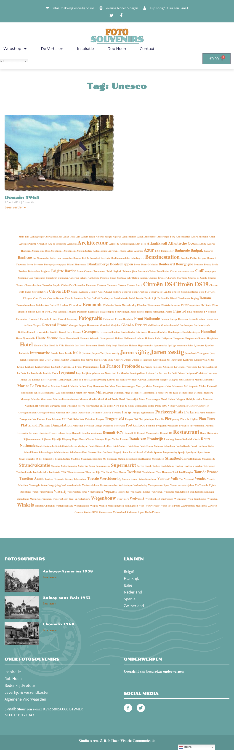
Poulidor (150, 425)
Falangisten (159, 311)
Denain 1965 (22, 197)
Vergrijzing (54, 485)
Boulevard (167, 264)
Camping (23, 278)
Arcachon (42, 244)
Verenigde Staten (38, 485)
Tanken (156, 466)
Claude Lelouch (79, 292)
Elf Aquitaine (192, 305)
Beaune (77, 258)
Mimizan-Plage (122, 392)
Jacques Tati (97, 353)
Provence (184, 425)
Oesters (193, 405)
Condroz (126, 292)
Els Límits (206, 305)
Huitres (133, 345)
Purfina (209, 425)
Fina (189, 311)
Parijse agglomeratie (143, 412)
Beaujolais (67, 258)
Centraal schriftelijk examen (132, 278)
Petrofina (90, 419)
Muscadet (208, 399)
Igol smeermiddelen (183, 345)
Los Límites (34, 379)
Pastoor (41, 419)
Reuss (203, 433)
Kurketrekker (42, 367)
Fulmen (165, 319)
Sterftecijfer (144, 459)
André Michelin (199, 236)
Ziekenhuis (201, 505)
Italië (128, 585)
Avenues (138, 251)
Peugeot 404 (114, 418)
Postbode (108, 425)
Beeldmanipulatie (120, 258)
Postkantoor (135, 425)
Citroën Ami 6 (134, 285)
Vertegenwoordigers (158, 485)
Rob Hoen (117, 48)
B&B (157, 251)
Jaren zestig (167, 351)
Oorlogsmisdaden (28, 412)
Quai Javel (44, 433)
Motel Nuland (168, 399)
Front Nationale (147, 318)
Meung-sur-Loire (162, 386)
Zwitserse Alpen (135, 512)
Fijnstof (179, 311)
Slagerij (117, 452)
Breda (215, 264)
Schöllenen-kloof (78, 452)
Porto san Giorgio (93, 425)
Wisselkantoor (81, 505)
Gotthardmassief (170, 325)
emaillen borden (26, 311)
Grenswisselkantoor (110, 332)
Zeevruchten (188, 505)
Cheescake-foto (32, 285)
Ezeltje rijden (144, 311)
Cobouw (93, 292)
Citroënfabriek (40, 292)
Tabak (148, 466)
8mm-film (24, 236)
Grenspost (90, 331)
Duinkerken (42, 305)
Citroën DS (157, 283)
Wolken (103, 505)
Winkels (25, 504)
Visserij (60, 491)
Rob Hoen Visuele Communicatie (129, 740)
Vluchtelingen (95, 492)
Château (101, 285)
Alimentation (129, 236)
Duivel (53, 305)
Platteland (29, 425)
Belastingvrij (137, 258)
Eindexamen (153, 305)
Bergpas (202, 258)
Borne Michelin (149, 264)
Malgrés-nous (176, 379)
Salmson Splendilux (164, 446)
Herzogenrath (107, 338)
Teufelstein (54, 472)
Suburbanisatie (69, 466)
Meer (112, 386)
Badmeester (167, 251)
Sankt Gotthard (199, 446)
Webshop (12, 48)
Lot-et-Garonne (49, 379)
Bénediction (163, 271)
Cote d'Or (204, 292)
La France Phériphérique (85, 367)
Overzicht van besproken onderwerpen (154, 671)
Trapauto (59, 479)
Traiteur (49, 479)
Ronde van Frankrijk (146, 439)
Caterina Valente (78, 278)
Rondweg (169, 439)
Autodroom (70, 251)
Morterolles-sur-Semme (66, 399)
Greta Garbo (128, 332)
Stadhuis (75, 459)
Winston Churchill (45, 505)
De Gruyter (107, 298)
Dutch (187, 747)
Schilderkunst (61, 452)
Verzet (173, 485)
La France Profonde (120, 365)
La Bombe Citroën (61, 367)
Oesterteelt (203, 405)
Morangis (25, 399)
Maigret (164, 379)
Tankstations (167, 466)
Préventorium (197, 425)
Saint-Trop (133, 446)
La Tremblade (34, 373)
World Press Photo (170, 505)
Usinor (134, 479)
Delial (132, 298)
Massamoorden (101, 386)
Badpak (197, 250)
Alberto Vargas (104, 236)
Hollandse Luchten (134, 338)
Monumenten (186, 392)
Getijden (115, 325)
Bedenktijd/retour (20, 685)
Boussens (198, 264)
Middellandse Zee (50, 392)
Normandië (141, 405)
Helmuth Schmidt (89, 338)
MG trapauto (191, 386)
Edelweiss (108, 305)
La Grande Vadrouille (185, 367)
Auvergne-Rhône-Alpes (120, 251)
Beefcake (105, 258)
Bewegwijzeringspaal (55, 264)
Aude (203, 244)
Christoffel (66, 285)
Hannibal (208, 331)
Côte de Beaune (55, 298)
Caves (113, 278)
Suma (92, 466)
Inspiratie (85, 48)
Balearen (208, 251)
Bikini (70, 264)
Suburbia (83, 466)
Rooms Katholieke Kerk (187, 439)
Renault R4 (166, 433)
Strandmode (208, 459)
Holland (119, 338)
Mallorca (189, 379)
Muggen (180, 399)
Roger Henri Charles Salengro (88, 439)
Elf (182, 305)
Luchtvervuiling (97, 379)
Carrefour (51, 278)
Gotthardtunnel (26, 332)
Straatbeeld (174, 458)
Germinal (105, 325)
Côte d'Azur (39, 298)
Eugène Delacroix (78, 311)
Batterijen (55, 258)
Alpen (140, 236)
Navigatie (55, 405)
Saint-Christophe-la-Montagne (72, 446)
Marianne (208, 379)
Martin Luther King (81, 386)
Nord (110, 405)
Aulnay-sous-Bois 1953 (66, 598)
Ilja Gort (209, 345)
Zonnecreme (105, 512)
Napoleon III (31, 405)
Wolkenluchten (116, 505)
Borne (137, 264)
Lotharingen (65, 379)
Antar (212, 236)
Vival (84, 492)
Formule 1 (34, 319)
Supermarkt (123, 464)
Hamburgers (174, 332)
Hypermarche (145, 345)
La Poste (21, 373)
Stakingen (86, 459)
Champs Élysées (157, 278)
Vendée (200, 478)
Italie (77, 353)
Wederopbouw (60, 499)
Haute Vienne (47, 338)
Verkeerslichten (90, 485)
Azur (149, 249)
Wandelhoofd (182, 492)
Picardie (159, 419)
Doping (195, 298)
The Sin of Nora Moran (113, 472)
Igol (170, 345)
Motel (101, 399)
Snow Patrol (129, 452)
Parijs (127, 412)
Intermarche (40, 353)
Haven (62, 338)
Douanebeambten (25, 305)
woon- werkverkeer (149, 505)
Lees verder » (15, 207)
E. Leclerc (62, 305)
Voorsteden (123, 492)
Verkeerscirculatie (71, 485)
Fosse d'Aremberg (67, 319)
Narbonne (44, 405)
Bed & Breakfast (91, 258)
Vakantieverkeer (147, 479)
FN (205, 311)
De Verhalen (52, 48)
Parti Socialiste (207, 412)
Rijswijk (56, 439)
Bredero (23, 271)
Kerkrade (188, 360)
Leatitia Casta (50, 373)
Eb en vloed (75, 305)
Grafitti (54, 332)
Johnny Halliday (60, 360)
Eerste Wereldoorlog (125, 305)
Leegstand (67, 372)
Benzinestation (162, 257)
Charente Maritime (176, 278)
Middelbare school (30, 392)
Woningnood (131, 505)
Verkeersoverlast (109, 485)
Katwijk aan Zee (161, 360)
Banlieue (25, 257)
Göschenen (141, 332)
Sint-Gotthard (104, 452)
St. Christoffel (46, 459)
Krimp (20, 367)
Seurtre (92, 452)
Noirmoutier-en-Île (96, 405)
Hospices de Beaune (195, 338)
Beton (30, 264)
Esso (38, 311)
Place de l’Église (189, 419)
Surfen (140, 466)
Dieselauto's (184, 298)
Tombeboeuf (148, 472)
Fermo (168, 311)
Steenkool (131, 459)
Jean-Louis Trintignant (197, 353)
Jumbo (127, 360)
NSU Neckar (169, 405)
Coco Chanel (105, 292)
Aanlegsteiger (37, 236)
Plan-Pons (207, 418)
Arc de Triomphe (57, 244)
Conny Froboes (140, 292)
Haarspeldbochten (157, 332)
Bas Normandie (41, 258)
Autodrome (57, 251)
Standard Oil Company (105, 459)
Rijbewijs (212, 433)
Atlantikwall (157, 243)
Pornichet (77, 425)
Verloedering (140, 485)
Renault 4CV (113, 432)
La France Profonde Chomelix (157, 367)
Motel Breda (111, 399)
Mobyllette (137, 392)
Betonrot (38, 264)
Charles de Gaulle (197, 278)
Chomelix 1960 (58, 624)
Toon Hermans (164, 472)
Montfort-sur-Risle (168, 392)
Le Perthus (161, 373)
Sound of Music (144, 452)
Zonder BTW (91, 512)
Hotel (26, 344)
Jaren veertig (112, 353)
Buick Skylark (114, 271)
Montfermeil (150, 392)
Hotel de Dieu (41, 345)
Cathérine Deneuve (98, 278)
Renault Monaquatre (148, 433)
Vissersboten (74, 492)
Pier (168, 418)
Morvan (84, 399)
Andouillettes (183, 236)
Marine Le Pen (29, 385)
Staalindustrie (62, 459)
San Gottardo (183, 446)
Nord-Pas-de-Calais (124, 405)
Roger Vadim (112, 439)
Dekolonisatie (121, 298)
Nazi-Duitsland (69, 405)
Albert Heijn (88, 236)
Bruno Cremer (85, 271)
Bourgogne (184, 264)
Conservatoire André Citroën (164, 292)
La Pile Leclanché (207, 367)
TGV (63, 472)
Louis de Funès (80, 379)
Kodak (210, 360)
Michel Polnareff (208, 386)
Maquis (198, 379)
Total (175, 472)
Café (199, 270)
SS (37, 459)
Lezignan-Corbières (196, 373)
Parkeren (191, 412)
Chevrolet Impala (51, 285)
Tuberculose (80, 479)
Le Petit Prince (176, 373)
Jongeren (75, 360)
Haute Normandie (25, 338)
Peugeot (100, 419)
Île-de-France (152, 512)
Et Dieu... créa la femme (55, 311)
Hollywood (167, 338)
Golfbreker (154, 325)
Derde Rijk (150, 298)
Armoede (114, 244)
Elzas (215, 305)
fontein (212, 311)
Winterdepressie (64, 505)
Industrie (24, 353)
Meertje (140, 386)
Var (181, 479)
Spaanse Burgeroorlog (165, 452)
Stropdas (55, 466)
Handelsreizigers (191, 332)
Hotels (101, 345)
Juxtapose (137, 360)
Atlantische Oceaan (183, 243)
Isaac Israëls (65, 353)
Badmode (182, 250)
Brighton (45, 271)
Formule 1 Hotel (48, 319)
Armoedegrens (128, 244)
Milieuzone (104, 392)
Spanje (181, 452)
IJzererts (199, 345)
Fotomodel (108, 319)
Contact (147, 48)
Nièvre (81, 405)
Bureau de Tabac (147, 271)
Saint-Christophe (45, 446)
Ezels (133, 311)
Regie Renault (73, 433)
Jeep (212, 353)
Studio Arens (89, 740)
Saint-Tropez (146, 446)
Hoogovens (178, 338)
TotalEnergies (186, 472)
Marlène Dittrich (60, 386)
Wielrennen (167, 499)
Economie (92, 304)
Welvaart (137, 498)
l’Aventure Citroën (136, 379)
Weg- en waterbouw (79, 499)
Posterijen (119, 425)
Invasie (54, 353)
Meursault (177, 386)
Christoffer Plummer (84, 285)
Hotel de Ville (56, 345)
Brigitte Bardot (63, 271)
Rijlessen (46, 439)
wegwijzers (123, 499)
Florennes (198, 311)
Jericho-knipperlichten (32, 360)
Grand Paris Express (70, 332)
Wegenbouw (103, 497)
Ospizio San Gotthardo (90, 412)
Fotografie (90, 318)
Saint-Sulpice (120, 446)
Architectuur (92, 242)
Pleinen (44, 425)
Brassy (207, 264)
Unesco (126, 479)
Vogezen (110, 491)
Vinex (35, 492)
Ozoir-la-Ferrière (112, 412)
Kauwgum (176, 360)
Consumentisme (189, 292)
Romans (124, 439)
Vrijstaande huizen (140, 492)
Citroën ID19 (59, 291)
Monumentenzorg (203, 392)
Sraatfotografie (27, 459)
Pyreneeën (22, 433)
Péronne (33, 433)
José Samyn (87, 360)
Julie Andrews (115, 360)
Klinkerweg (200, 360)
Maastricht (153, 379)
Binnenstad (80, 264)
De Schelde (163, 298)
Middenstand (68, 392)
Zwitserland (119, 512)
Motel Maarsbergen (149, 399)
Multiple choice (194, 399)
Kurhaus (29, 367)
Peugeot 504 (131, 419)
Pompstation (61, 425)
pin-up (175, 419)
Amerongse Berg (166, 236)
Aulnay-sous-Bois (41, 251)
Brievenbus (34, 271)
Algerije (117, 236)
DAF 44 (96, 298)
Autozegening (100, 251)
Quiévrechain (58, 433)
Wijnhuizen (200, 499)
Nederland (133, 592)
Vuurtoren (156, 492)
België (129, 571)
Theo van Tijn (92, 472)
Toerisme (134, 472)
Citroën (122, 285)
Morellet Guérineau (41, 399)
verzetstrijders (186, 485)
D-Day (87, 298)
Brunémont (99, 271)
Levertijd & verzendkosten (27, 692)
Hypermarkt (160, 345)
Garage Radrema (179, 319)
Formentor (22, 319)
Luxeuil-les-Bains (116, 379)
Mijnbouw (81, 392)
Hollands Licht (153, 338)
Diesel (173, 298)
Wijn (190, 499)
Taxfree (179, 466)
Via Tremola (201, 485)
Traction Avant (31, 478)
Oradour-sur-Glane (66, 412)
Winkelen (212, 499)
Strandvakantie (34, 464)
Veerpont (189, 479)
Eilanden (141, 305)
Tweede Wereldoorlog (104, 478)
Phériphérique (146, 419)
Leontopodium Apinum (142, 373)
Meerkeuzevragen (125, 386)
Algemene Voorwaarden (25, 699)
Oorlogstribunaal (46, 412)
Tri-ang (69, 479)
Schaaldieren (31, 452)
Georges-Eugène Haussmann (84, 325)
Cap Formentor (37, 278)
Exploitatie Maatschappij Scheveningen (109, 311)
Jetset (48, 360)
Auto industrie (84, 251)
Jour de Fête (100, 360)
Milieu (91, 392)
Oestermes (182, 405)
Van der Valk (167, 478)
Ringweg (66, 439)
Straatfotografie (192, 459)
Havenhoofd (72, 338)
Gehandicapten (197, 319)
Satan (211, 446)
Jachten (86, 353)
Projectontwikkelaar (167, 425)
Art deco (141, 244)
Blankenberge (98, 264)
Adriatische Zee (53, 236)
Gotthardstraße (202, 325)
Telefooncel (209, 466)
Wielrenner (180, 499)
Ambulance (150, 236)
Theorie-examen (76, 472)
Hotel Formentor (88, 345)
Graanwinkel (42, 332)
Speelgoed (191, 452)
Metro (149, 386)
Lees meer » (49, 577)
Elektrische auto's (170, 305)
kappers (148, 360)
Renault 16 (130, 433)
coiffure (117, 292)
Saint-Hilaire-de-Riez (100, 446)
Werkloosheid (152, 499)
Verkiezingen (126, 485)
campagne (210, 271)
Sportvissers (203, 452)
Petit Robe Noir (75, 419)
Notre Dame (154, 405)
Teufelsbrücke (40, 472)
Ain (78, 236)
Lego (78, 373)
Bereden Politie (189, 258)
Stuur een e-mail (29, 709)
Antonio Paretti (27, 244)
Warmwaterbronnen (41, 499)
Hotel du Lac (72, 345)
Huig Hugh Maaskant (117, 345)
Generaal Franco (55, 325)
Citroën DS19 (190, 283)
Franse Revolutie (124, 319)
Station (121, 459)
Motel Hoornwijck (128, 399)
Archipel (72, 244)
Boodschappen (121, 264)
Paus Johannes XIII (56, 419)
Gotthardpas (186, 325)
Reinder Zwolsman (92, 433)
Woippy (94, 505)
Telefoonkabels (24, 472)
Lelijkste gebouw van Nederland (99, 373)
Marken (46, 386)
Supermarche (103, 466)
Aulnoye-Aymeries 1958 (68, 571)
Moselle (93, 399)
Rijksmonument (32, 439)
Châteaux (112, 285)
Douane (205, 298)
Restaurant (186, 432)
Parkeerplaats (169, 411)
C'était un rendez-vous (182, 271)
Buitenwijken (129, 271)
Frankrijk (131, 578)
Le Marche (123, 373)
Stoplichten (158, 459)
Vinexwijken (46, 492)
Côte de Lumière (74, 298)
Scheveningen (46, 452)
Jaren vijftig (134, 352)
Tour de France (206, 472)
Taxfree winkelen (193, 466)
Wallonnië (168, 492)
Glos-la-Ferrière (134, 325)
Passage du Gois (27, 419)
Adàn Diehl (69, 236)
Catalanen (63, 278)
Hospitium (212, 338)
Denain (140, 298)
